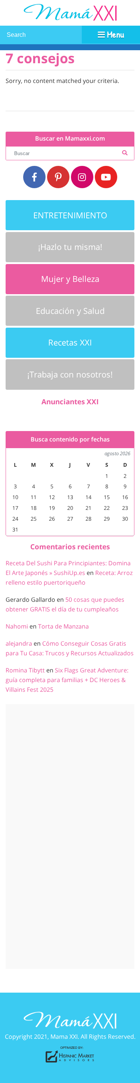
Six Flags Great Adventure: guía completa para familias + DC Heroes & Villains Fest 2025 (67, 680)
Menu (114, 34)
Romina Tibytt (25, 670)
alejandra (19, 643)
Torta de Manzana (63, 626)
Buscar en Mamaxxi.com (70, 138)
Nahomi (17, 626)
